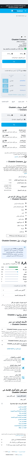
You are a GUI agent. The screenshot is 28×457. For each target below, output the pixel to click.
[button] (1, 6)
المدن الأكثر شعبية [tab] (11, 396)
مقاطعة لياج (20, 454)
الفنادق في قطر (22, 409)
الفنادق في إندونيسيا (22, 415)
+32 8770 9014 (22, 47)
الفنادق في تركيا (22, 413)
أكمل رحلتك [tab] (23, 399)
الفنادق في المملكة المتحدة (20, 425)
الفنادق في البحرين (22, 419)
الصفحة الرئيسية (22, 451)
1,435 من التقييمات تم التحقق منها (11, 49)
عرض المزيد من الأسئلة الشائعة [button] (14, 348)
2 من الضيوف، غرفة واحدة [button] (18, 57)
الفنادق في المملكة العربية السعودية (18, 411)
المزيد (25, 173)
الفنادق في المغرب (22, 407)
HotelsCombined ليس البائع (19, 439)
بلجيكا (16, 451)
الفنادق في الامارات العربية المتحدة (18, 417)
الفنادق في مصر (22, 421)
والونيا (9, 451)
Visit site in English (13, 7)
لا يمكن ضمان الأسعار (20, 435)
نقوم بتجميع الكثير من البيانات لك (18, 442)
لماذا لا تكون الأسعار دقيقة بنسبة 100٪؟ (16, 445)
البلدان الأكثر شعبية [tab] (21, 396)
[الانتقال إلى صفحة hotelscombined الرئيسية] (17, 10)
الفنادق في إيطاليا (22, 427)
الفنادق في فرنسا (22, 423)
